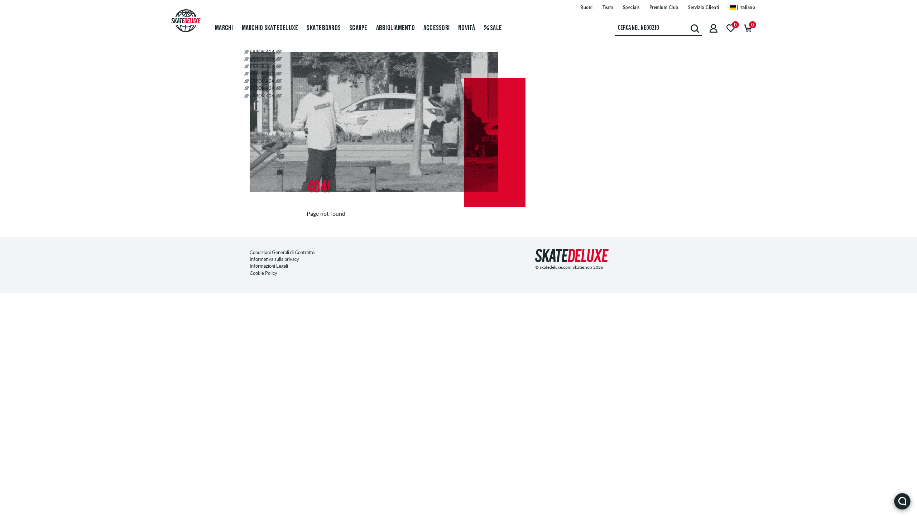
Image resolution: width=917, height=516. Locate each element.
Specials (631, 7)
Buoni (586, 7)
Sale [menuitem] (495, 28)
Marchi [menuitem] (224, 28)
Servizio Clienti (703, 7)
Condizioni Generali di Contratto (282, 252)
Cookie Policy (263, 273)
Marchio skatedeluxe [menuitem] (270, 28)
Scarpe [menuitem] (358, 28)
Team (607, 7)
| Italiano (745, 7)
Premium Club (663, 7)
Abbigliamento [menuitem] (395, 28)
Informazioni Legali (269, 266)
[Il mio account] (713, 28)
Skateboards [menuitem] (324, 28)
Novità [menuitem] (466, 28)
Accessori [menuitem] (436, 28)
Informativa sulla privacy (274, 259)
